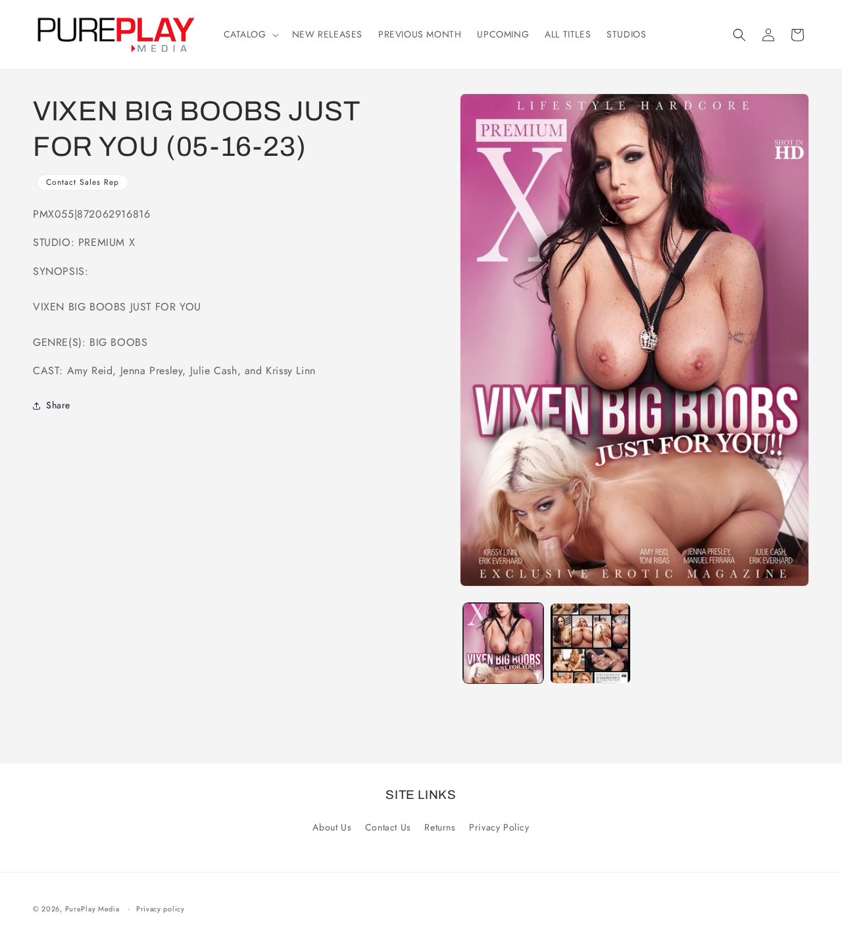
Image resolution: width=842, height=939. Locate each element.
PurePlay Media (92, 908)
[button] (250, 34)
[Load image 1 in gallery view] (503, 643)
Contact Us (388, 827)
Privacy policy (160, 908)
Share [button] (58, 405)
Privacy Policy (499, 827)
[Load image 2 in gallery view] (590, 643)
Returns (439, 827)
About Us (331, 827)
